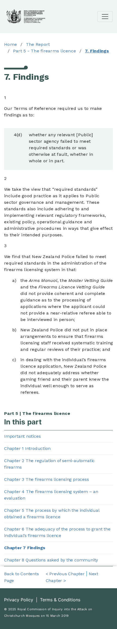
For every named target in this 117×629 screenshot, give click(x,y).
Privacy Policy (19, 599)
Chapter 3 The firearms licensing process (46, 479)
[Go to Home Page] (26, 16)
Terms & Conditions (60, 599)
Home (10, 44)
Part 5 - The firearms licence (44, 50)
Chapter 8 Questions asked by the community (51, 560)
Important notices (22, 436)
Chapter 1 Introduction (27, 448)
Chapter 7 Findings (24, 547)
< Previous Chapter (65, 573)
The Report (38, 44)
